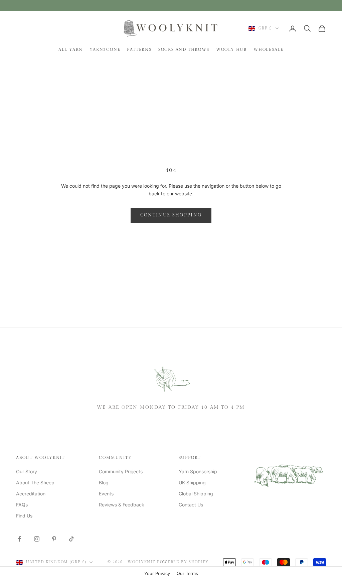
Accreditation (30, 493)
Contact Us (191, 504)
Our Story (26, 471)
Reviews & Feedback (121, 504)
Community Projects (121, 471)
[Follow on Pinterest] (54, 539)
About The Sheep (35, 482)
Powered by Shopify (183, 562)
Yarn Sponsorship (198, 471)
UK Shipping (192, 482)
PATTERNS (139, 49)
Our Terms (187, 573)
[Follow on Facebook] (19, 539)
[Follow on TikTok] (71, 539)
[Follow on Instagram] (36, 539)
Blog (104, 482)
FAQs (22, 504)
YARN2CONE (105, 49)
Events (106, 493)
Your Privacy (157, 573)
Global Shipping (196, 493)
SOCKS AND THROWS (183, 49)
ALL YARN (70, 49)
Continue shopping (171, 215)
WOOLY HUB (231, 49)
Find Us (24, 515)
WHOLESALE (268, 49)
